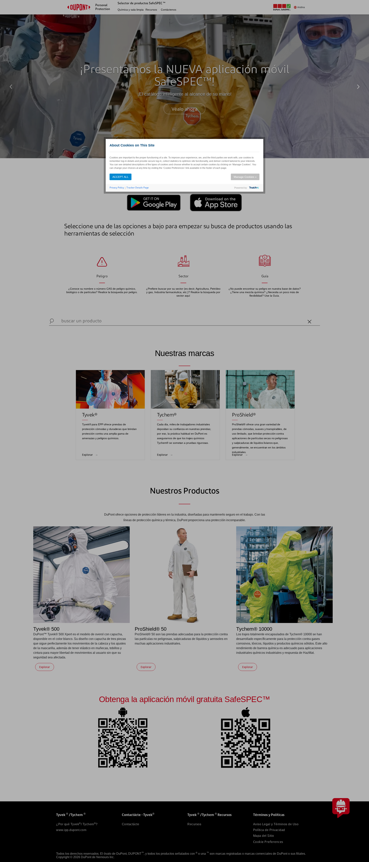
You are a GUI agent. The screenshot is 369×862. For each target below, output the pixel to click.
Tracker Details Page (137, 187)
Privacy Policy (117, 187)
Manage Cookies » (245, 176)
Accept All (120, 176)
